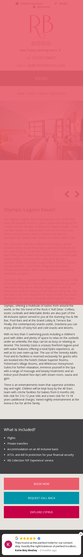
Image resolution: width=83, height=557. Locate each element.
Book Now (41, 484)
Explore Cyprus (41, 512)
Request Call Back (41, 498)
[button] (81, 534)
